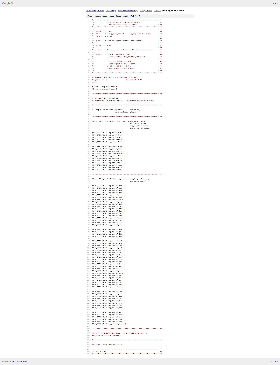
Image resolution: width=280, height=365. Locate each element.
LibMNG (157, 10)
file (131, 16)
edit (137, 16)
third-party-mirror (95, 10)
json (276, 361)
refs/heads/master (127, 10)
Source (148, 10)
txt (271, 361)
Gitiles (13, 362)
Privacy (19, 362)
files (142, 10)
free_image (111, 10)
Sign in (275, 3)
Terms (25, 362)
